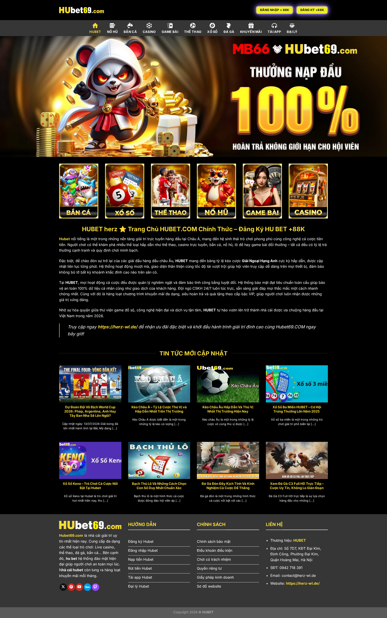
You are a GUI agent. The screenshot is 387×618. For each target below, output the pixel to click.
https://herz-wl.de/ (117, 326)
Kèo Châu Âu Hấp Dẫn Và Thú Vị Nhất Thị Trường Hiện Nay (227, 409)
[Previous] (13, 96)
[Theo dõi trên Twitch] (95, 587)
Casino (149, 32)
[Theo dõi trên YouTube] (79, 587)
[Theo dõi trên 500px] (87, 587)
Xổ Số (212, 32)
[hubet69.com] (81, 10)
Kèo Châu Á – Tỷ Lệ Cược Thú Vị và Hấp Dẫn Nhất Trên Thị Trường (159, 409)
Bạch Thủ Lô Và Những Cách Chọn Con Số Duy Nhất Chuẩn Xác (159, 486)
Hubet (64, 239)
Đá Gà (229, 32)
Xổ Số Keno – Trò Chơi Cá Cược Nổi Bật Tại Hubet (90, 486)
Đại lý (292, 32)
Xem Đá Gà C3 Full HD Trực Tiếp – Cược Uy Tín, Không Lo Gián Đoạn (297, 486)
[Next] (374, 96)
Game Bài (170, 32)
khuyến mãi (251, 32)
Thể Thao (192, 32)
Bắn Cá (130, 32)
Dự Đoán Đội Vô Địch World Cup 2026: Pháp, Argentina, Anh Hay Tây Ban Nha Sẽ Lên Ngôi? (90, 411)
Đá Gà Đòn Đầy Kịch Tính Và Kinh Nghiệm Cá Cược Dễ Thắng (228, 486)
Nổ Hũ (112, 32)
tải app (274, 32)
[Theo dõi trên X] (63, 587)
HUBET (299, 540)
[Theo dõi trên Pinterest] (71, 587)
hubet (95, 32)
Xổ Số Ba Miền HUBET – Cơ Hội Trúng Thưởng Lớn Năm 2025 (297, 409)
